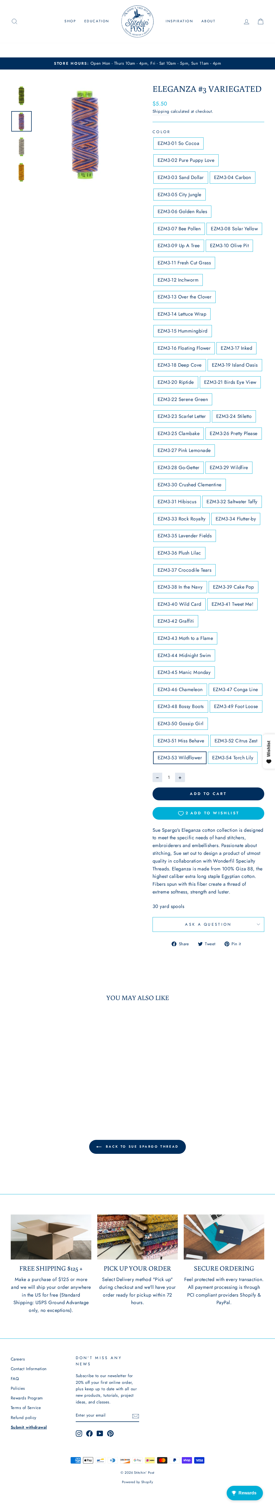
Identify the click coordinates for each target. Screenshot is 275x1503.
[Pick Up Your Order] (137, 1237)
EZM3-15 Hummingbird (183, 330)
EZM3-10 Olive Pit (229, 245)
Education (96, 21)
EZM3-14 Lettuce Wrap (182, 314)
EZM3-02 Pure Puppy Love (186, 160)
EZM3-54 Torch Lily (232, 757)
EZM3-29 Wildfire (229, 467)
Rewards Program (27, 1398)
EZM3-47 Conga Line (235, 689)
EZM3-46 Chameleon (180, 689)
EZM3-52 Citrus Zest (236, 740)
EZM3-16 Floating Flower (184, 348)
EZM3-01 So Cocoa (178, 143)
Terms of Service (26, 1408)
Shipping (161, 111)
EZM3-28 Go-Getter (179, 467)
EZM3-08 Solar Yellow (234, 228)
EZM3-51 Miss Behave (181, 740)
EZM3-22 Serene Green (183, 399)
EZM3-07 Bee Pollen (179, 228)
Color (162, 131)
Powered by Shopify (137, 1482)
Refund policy (24, 1418)
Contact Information (29, 1369)
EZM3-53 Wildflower (180, 757)
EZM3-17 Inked (236, 348)
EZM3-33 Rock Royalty (181, 518)
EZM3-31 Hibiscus (177, 501)
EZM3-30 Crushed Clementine (190, 484)
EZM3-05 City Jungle (179, 194)
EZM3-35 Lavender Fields (185, 535)
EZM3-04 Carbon (232, 177)
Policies (18, 1388)
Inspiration (179, 21)
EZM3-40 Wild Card (179, 604)
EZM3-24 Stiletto (234, 416)
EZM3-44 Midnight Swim (184, 655)
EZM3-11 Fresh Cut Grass (184, 262)
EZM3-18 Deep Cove (180, 365)
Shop (70, 21)
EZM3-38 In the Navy (180, 586)
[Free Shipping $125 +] (51, 1237)
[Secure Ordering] (224, 1237)
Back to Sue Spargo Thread (141, 1146)
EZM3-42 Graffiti (176, 621)
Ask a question (208, 924)
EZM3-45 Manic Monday (184, 672)
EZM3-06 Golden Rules (182, 211)
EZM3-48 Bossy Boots (181, 706)
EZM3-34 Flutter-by (236, 518)
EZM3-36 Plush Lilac (179, 552)
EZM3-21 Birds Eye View (230, 382)
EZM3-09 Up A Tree (179, 245)
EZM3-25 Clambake (179, 433)
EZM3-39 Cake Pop (233, 586)
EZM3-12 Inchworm (178, 279)
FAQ (15, 1379)
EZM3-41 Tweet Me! (233, 604)
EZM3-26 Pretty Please (233, 433)
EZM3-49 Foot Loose (236, 706)
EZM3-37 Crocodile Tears (184, 570)
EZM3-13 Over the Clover (184, 296)
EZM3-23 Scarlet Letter (182, 416)
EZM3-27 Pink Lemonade (184, 450)
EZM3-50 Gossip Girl (181, 723)
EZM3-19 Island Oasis (235, 365)
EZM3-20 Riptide (176, 382)
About (208, 21)
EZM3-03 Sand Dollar (181, 177)
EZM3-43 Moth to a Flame (185, 638)
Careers (18, 1359)
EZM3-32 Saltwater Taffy (232, 501)
